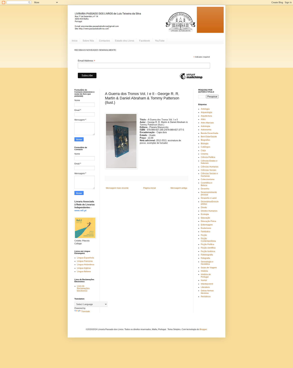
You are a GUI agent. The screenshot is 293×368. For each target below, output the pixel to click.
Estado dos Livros (124, 40)
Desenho (205, 189)
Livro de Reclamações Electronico (83, 288)
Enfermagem (207, 225)
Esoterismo (206, 228)
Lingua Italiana (84, 271)
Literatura (205, 287)
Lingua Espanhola (85, 258)
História (204, 271)
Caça (203, 150)
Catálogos (205, 147)
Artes (203, 119)
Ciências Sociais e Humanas (209, 174)
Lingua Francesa (85, 261)
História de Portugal (206, 275)
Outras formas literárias (207, 291)
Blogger (203, 329)
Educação (205, 218)
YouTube (159, 40)
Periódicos (206, 296)
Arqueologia (206, 112)
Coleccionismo (207, 179)
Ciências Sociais (208, 170)
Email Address (86, 60)
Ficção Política (207, 244)
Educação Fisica (208, 221)
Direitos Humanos (209, 211)
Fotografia (205, 258)
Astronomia (206, 129)
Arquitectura (206, 116)
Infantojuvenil (207, 284)
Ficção (204, 235)
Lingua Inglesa (84, 268)
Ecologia (205, 214)
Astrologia (205, 126)
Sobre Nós (88, 40)
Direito (204, 207)
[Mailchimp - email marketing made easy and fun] (191, 79)
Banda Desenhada (209, 133)
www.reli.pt (80, 210)
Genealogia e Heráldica (207, 263)
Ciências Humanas (209, 167)
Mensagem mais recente (117, 188)
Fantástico (205, 231)
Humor (204, 280)
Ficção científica (208, 248)
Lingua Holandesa (85, 264)
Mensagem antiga (179, 188)
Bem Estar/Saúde (209, 136)
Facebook (144, 40)
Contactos (104, 40)
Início (74, 40)
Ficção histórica (208, 251)
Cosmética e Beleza (206, 184)
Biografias (205, 140)
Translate (85, 311)
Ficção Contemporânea (208, 239)
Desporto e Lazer (209, 198)
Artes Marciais (207, 123)
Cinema (204, 154)
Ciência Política (208, 157)
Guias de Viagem (209, 267)
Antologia (205, 109)
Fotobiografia (207, 255)
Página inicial (149, 188)
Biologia (204, 143)
